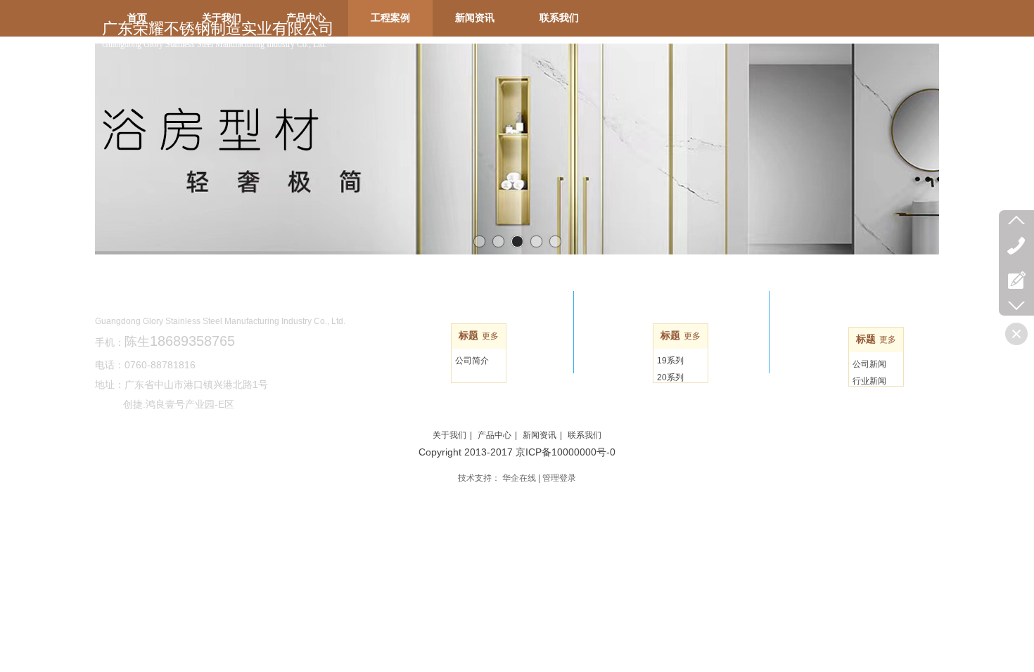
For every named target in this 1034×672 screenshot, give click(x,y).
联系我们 (584, 435)
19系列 (670, 361)
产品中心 (494, 435)
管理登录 (559, 478)
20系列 (670, 377)
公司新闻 (869, 364)
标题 (468, 335)
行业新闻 (869, 381)
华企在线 (519, 478)
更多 (490, 336)
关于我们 (449, 435)
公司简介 (472, 361)
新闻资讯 (539, 435)
